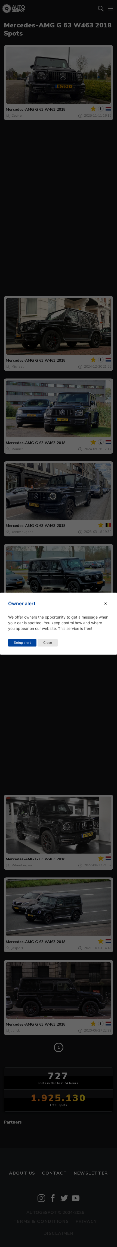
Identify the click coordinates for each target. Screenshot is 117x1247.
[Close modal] (105, 603)
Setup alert (22, 642)
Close (47, 642)
